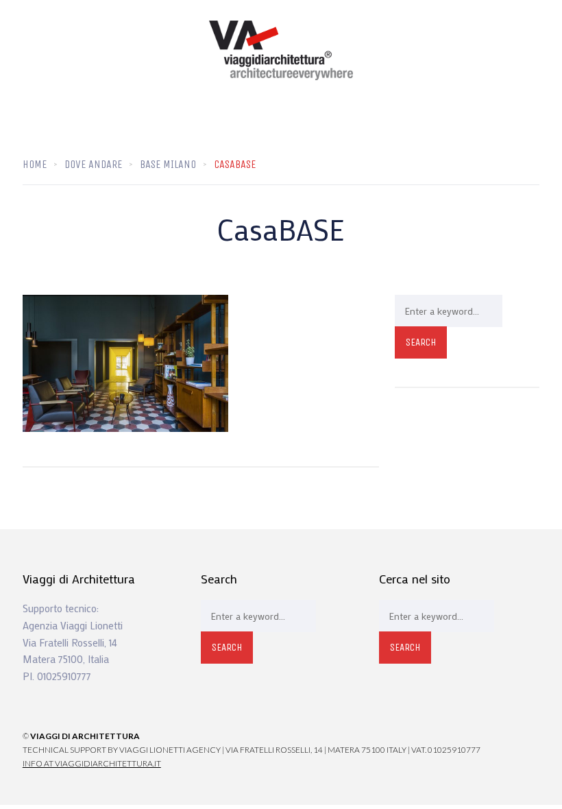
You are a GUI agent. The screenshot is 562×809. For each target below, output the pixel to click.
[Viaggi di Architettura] (281, 50)
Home (35, 164)
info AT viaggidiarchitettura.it (92, 763)
